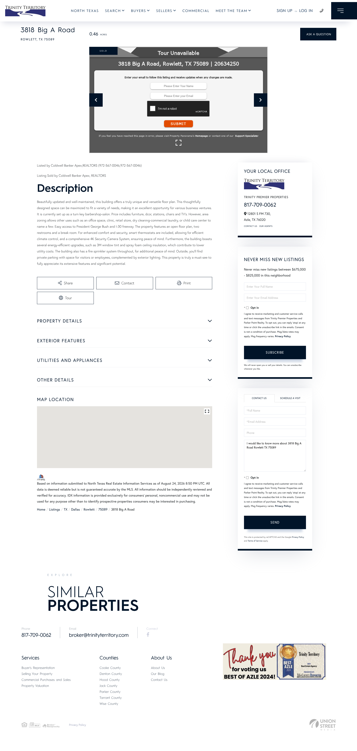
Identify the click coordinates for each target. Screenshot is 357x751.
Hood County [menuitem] (110, 680)
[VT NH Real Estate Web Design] (322, 724)
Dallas (75, 509)
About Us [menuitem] (158, 668)
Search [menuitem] (113, 11)
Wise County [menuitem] (109, 704)
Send (275, 522)
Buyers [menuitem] (138, 11)
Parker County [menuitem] (110, 692)
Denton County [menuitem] (111, 674)
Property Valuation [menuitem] (35, 686)
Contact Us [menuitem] (159, 680)
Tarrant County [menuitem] (111, 698)
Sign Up (284, 10)
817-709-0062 (260, 204)
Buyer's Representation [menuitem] (38, 668)
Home (41, 509)
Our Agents (266, 226)
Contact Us (250, 226)
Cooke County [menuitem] (110, 668)
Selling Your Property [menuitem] (36, 674)
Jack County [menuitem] (108, 686)
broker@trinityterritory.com (99, 635)
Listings (54, 509)
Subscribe (275, 352)
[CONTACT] (318, 34)
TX (66, 509)
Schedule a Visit (290, 398)
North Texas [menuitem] (85, 11)
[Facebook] (147, 634)
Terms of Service (255, 540)
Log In (306, 10)
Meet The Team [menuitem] (231, 11)
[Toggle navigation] (344, 10)
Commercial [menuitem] (195, 11)
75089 (102, 509)
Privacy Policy (283, 336)
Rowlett (89, 509)
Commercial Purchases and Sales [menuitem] (46, 680)
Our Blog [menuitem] (157, 674)
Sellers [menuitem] (164, 11)
